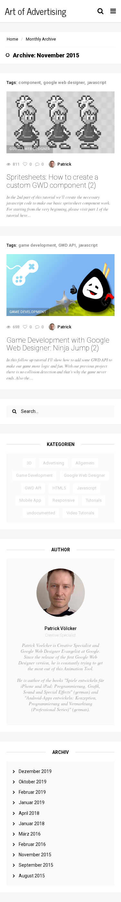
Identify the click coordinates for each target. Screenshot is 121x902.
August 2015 (32, 875)
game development (37, 245)
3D (29, 463)
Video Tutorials (80, 512)
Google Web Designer (84, 475)
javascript (96, 82)
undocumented (41, 512)
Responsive (64, 500)
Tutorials (94, 500)
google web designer (64, 82)
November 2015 (35, 854)
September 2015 (36, 865)
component (29, 82)
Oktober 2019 (32, 781)
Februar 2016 (32, 844)
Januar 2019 (32, 802)
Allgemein (85, 463)
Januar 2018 (32, 823)
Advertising (53, 463)
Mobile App (30, 500)
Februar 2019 (32, 792)
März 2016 (30, 834)
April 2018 (29, 813)
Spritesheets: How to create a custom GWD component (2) (52, 181)
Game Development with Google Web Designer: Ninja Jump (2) (57, 344)
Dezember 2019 (35, 771)
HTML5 (59, 488)
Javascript (86, 488)
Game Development (34, 475)
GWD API (33, 488)
